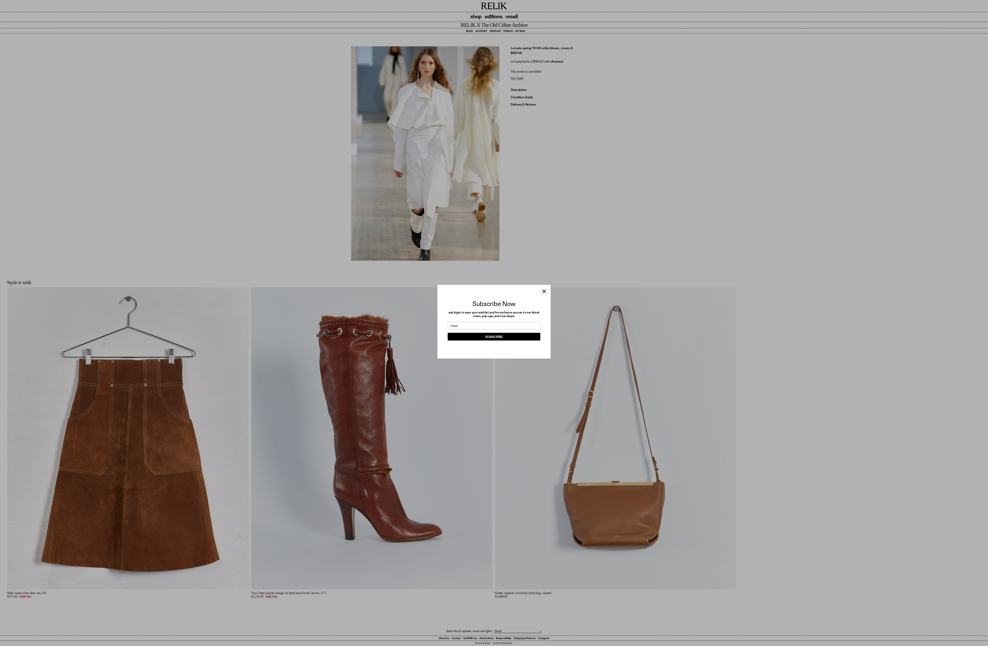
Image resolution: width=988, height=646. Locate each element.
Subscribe (494, 337)
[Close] (544, 291)
